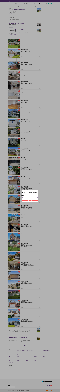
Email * (23, 195)
